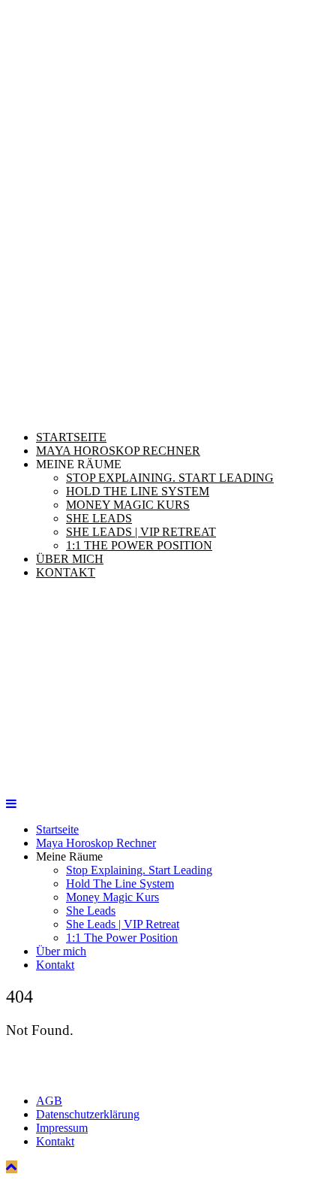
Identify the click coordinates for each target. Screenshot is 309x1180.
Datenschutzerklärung (88, 1114)
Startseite (71, 437)
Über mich (70, 558)
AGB (49, 1100)
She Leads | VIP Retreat (141, 531)
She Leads (99, 518)
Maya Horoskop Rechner (118, 450)
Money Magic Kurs (128, 504)
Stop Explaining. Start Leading (170, 477)
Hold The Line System (137, 491)
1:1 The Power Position (139, 545)
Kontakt (65, 572)
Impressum (62, 1127)
